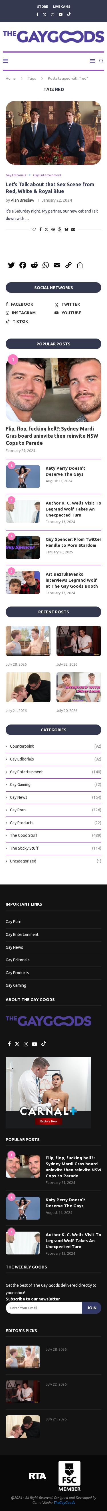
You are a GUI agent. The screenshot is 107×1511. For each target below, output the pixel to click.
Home (11, 78)
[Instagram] (52, 14)
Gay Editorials (55, 759)
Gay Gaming (55, 784)
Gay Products (55, 822)
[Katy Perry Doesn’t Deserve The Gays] (23, 476)
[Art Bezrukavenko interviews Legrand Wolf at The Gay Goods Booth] (23, 582)
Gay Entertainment (55, 772)
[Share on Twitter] (47, 229)
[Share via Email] (73, 229)
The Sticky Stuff (55, 848)
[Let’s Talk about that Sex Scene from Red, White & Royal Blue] (53, 133)
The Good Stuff (55, 835)
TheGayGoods (64, 1502)
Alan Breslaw (22, 200)
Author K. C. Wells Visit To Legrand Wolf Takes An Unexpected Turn (73, 509)
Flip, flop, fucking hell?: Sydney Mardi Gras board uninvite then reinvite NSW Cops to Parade (52, 436)
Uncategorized (55, 861)
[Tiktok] (69, 14)
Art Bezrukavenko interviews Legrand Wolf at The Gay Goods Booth (72, 580)
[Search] (101, 61)
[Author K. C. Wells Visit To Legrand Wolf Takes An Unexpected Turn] (23, 511)
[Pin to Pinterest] (53, 229)
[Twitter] (45, 14)
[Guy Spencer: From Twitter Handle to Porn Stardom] (23, 547)
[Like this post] (34, 229)
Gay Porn (55, 810)
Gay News (55, 797)
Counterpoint (55, 746)
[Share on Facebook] (40, 229)
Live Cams (61, 6)
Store (42, 6)
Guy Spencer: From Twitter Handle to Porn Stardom (73, 542)
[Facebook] (37, 14)
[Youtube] (60, 14)
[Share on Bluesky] (66, 229)
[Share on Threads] (60, 229)
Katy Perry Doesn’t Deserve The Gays (65, 471)
